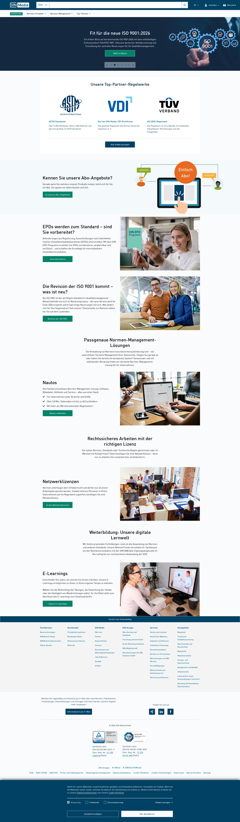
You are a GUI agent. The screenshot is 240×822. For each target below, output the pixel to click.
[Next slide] (133, 65)
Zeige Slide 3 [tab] (118, 65)
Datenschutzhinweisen (87, 792)
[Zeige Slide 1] (111, 65)
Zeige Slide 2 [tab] (115, 65)
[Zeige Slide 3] (118, 65)
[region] (120, 796)
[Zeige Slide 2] (114, 65)
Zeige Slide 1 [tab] (111, 65)
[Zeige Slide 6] (128, 65)
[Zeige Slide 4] (122, 65)
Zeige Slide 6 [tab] (129, 65)
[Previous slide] (107, 65)
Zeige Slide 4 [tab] (122, 65)
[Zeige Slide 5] (125, 65)
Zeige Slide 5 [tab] (125, 65)
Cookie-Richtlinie (116, 792)
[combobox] (119, 5)
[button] (211, 5)
